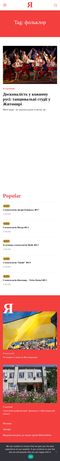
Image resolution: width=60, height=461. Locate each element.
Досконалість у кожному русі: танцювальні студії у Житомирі (26, 99)
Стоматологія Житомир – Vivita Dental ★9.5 (25, 280)
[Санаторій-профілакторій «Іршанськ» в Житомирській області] (30, 384)
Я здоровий (7, 407)
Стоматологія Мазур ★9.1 (16, 227)
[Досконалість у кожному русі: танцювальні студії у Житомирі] (30, 65)
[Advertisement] (30, 150)
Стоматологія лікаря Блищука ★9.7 (21, 210)
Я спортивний (9, 89)
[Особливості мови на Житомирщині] (30, 330)
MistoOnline (45, 435)
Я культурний (8, 353)
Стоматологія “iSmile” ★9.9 (17, 262)
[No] (56, 451)
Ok (30, 456)
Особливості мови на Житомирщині (20, 357)
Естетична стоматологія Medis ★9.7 (21, 245)
